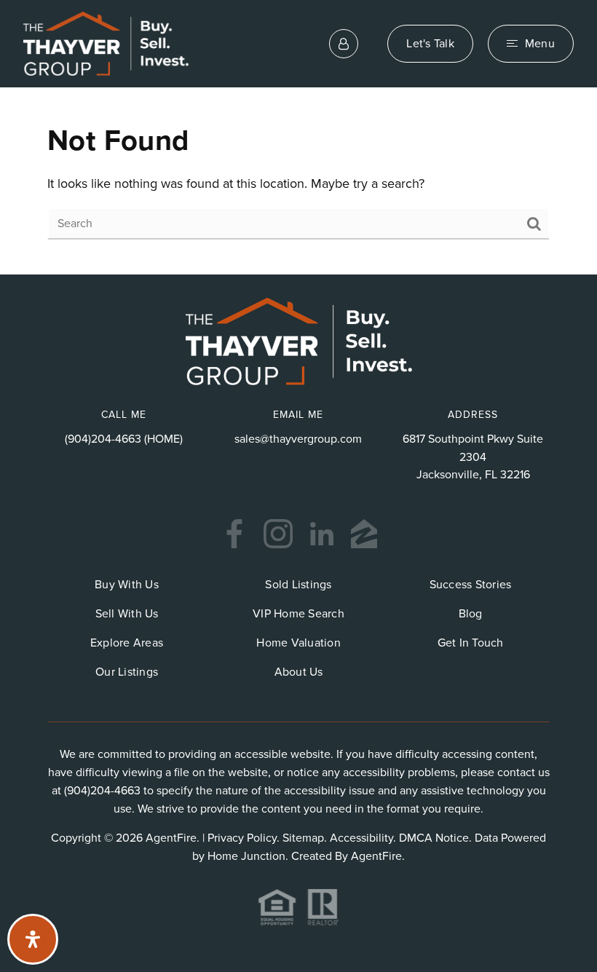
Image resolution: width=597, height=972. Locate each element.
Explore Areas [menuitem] (126, 643)
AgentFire (376, 856)
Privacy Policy (242, 838)
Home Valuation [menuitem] (298, 643)
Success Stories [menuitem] (471, 584)
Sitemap (303, 838)
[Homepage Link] (106, 43)
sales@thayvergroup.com (298, 439)
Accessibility (361, 838)
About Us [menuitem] (298, 672)
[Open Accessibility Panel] (32, 939)
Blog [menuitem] (471, 613)
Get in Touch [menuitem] (471, 643)
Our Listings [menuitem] (126, 672)
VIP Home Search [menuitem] (298, 613)
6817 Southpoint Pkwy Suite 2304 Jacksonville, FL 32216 (473, 457)
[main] (298, 181)
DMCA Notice (434, 838)
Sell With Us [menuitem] (127, 613)
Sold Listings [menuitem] (298, 584)
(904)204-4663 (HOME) (124, 439)
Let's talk (430, 43)
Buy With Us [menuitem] (127, 584)
